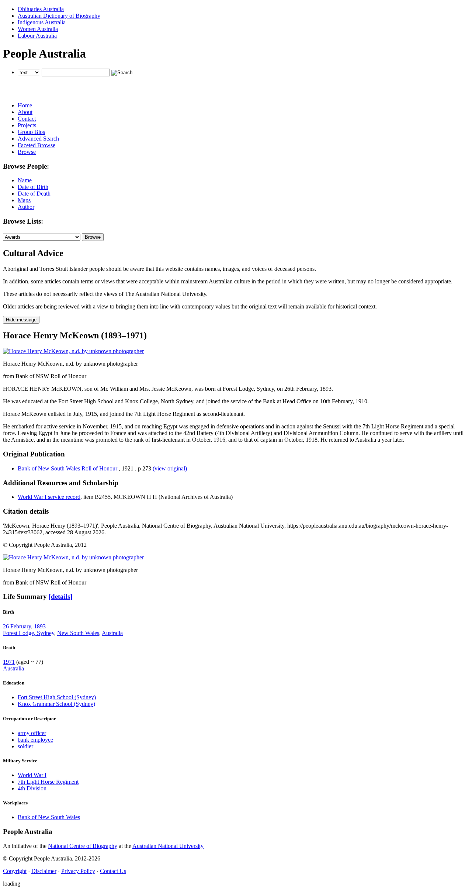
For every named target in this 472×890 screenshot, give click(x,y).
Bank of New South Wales (49, 817)
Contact (27, 118)
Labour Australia (37, 35)
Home (25, 105)
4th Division (32, 788)
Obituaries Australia (41, 9)
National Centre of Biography (82, 846)
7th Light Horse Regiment (48, 782)
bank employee (35, 740)
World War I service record (49, 497)
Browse (27, 152)
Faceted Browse (36, 145)
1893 (40, 626)
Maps (24, 200)
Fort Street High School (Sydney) (57, 697)
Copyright (15, 871)
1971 (9, 662)
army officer (32, 733)
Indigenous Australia (42, 22)
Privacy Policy (78, 871)
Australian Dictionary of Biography (59, 16)
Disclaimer (43, 871)
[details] (60, 596)
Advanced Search (38, 138)
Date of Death (34, 193)
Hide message (21, 319)
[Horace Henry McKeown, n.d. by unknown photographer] (73, 351)
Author (26, 207)
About (25, 112)
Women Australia (38, 29)
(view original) (170, 468)
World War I (32, 775)
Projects (27, 125)
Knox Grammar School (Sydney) (56, 704)
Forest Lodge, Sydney (28, 633)
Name (25, 180)
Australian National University (168, 846)
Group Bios (31, 132)
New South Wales (78, 633)
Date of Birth (33, 187)
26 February (17, 626)
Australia (112, 633)
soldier (25, 746)
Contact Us (113, 871)
